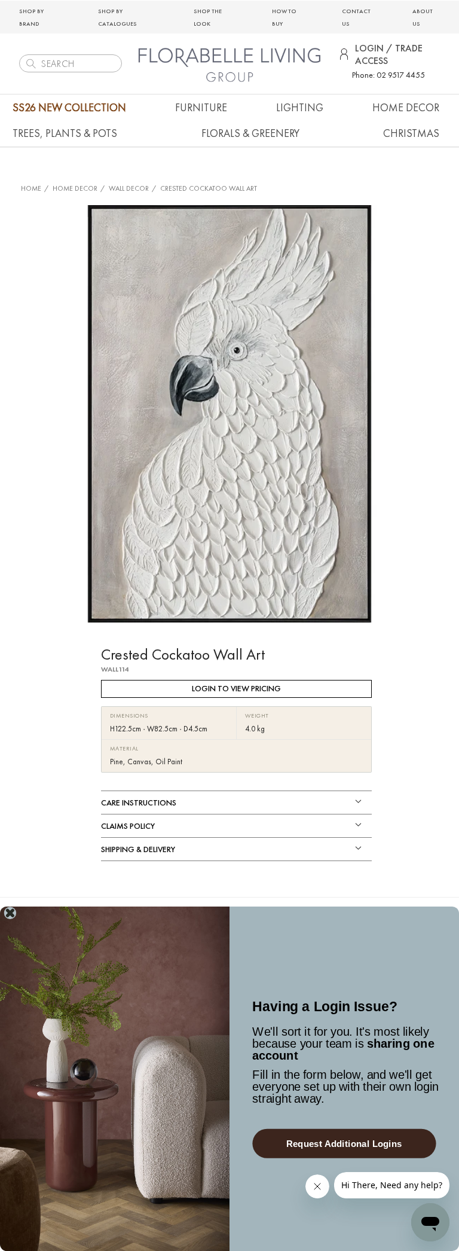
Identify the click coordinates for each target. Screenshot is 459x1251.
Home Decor (75, 188)
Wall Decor (129, 188)
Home (31, 188)
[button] (201, 107)
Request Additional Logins (344, 1144)
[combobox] (70, 63)
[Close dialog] (10, 913)
